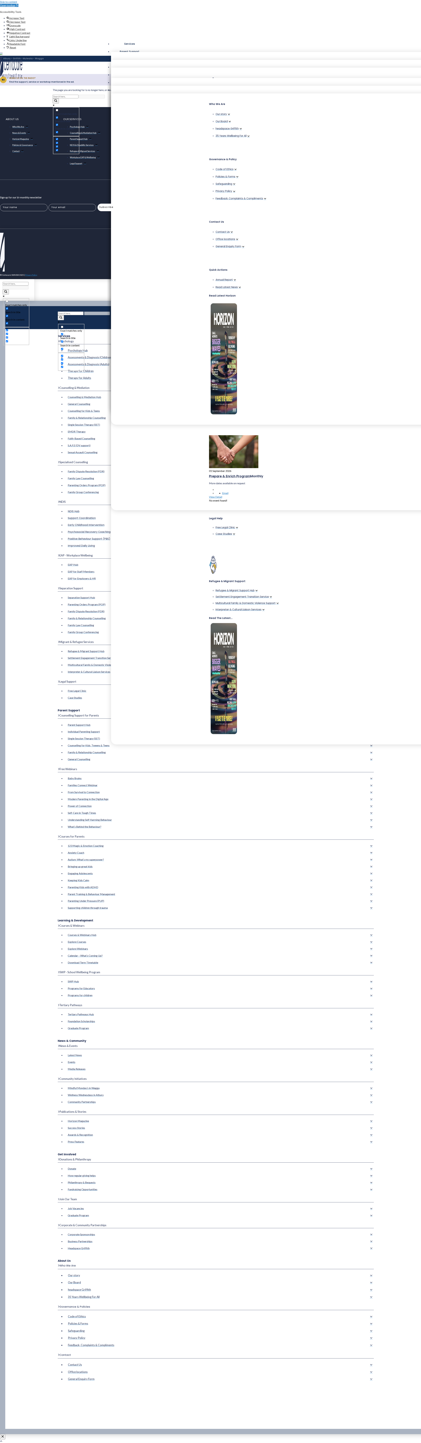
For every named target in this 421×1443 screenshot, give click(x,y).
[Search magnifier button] (56, 100)
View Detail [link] (215, 496)
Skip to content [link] (8, 1)
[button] (129, 44)
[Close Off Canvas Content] (2, 1436)
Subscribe (106, 207)
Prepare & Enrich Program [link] (229, 476)
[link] (9, 5)
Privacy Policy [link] (31, 275)
